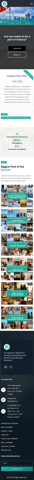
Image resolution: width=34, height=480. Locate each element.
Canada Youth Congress (9, 423)
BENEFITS (17, 55)
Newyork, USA (6, 450)
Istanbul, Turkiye (7, 431)
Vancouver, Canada (8, 446)
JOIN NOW (17, 48)
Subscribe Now (17, 469)
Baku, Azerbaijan (7, 427)
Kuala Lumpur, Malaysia (9, 439)
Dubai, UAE (5, 435)
